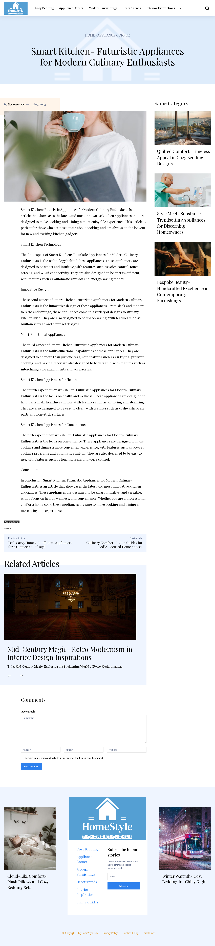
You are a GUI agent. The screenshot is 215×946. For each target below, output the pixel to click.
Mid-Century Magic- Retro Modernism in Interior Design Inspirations (69, 653)
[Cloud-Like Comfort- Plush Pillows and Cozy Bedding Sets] (30, 838)
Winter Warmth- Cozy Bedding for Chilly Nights (185, 878)
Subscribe (123, 886)
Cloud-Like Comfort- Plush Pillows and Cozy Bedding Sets (28, 881)
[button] (205, 8)
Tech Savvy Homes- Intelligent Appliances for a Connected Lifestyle (40, 544)
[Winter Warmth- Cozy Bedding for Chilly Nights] (185, 838)
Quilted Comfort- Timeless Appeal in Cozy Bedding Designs (183, 157)
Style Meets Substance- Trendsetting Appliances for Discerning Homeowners (181, 223)
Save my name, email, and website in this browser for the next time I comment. (64, 758)
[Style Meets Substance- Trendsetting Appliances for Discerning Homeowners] (183, 190)
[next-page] (21, 676)
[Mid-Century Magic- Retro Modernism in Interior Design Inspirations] (70, 607)
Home (90, 35)
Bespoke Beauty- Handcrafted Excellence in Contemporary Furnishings (183, 291)
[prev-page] (9, 676)
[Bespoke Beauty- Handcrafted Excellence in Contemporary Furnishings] (183, 259)
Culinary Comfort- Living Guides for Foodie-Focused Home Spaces (114, 544)
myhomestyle (16, 104)
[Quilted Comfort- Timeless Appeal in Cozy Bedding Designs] (183, 128)
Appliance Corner (113, 35)
